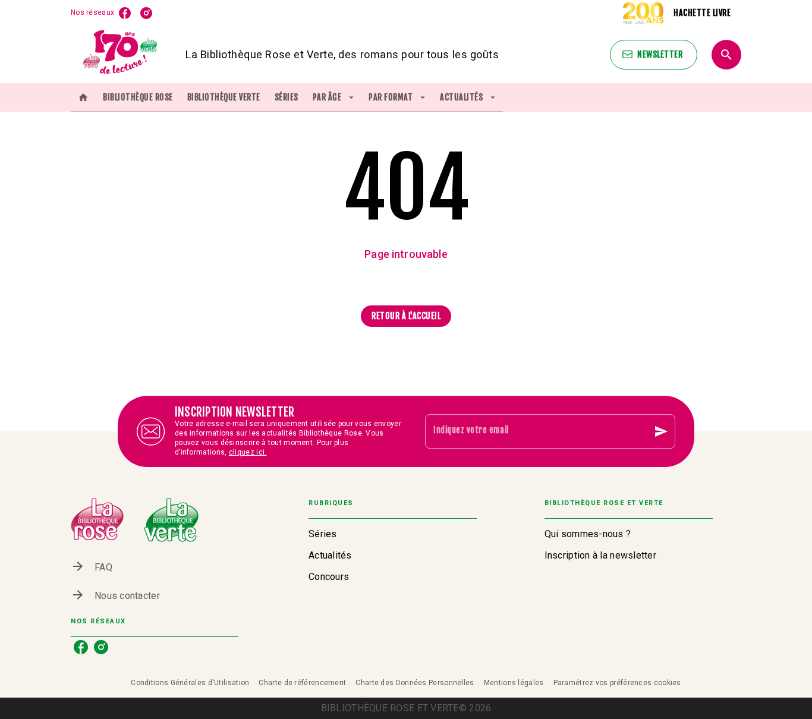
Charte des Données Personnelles (414, 683)
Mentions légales (514, 683)
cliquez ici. (248, 452)
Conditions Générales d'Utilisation (190, 683)
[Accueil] (121, 54)
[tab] (83, 97)
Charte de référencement (302, 683)
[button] (653, 55)
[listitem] (125, 13)
